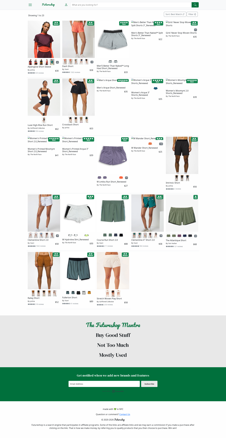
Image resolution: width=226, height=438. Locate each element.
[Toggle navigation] (30, 4)
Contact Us (124, 414)
